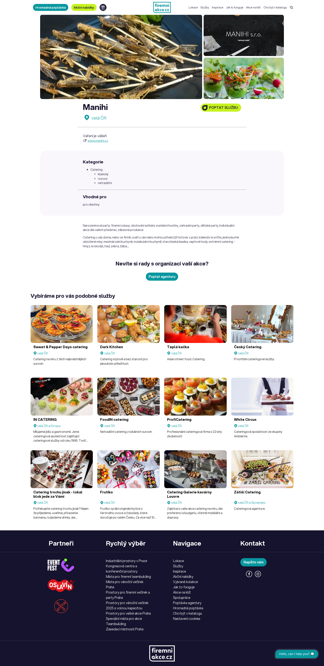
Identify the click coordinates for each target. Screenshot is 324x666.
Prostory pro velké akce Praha (128, 613)
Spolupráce (181, 597)
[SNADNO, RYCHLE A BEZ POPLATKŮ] (162, 7)
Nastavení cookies (186, 618)
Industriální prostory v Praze (126, 560)
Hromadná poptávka (50, 7)
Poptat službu (223, 107)
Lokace (193, 7)
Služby (204, 7)
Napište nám (254, 562)
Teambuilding (116, 623)
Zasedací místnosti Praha (124, 629)
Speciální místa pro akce (124, 618)
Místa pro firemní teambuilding (128, 576)
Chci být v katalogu (275, 7)
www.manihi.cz (98, 140)
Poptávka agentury (187, 602)
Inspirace (217, 7)
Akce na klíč (253, 7)
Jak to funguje (234, 7)
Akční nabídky (84, 7)
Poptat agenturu (162, 276)
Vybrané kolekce (185, 581)
